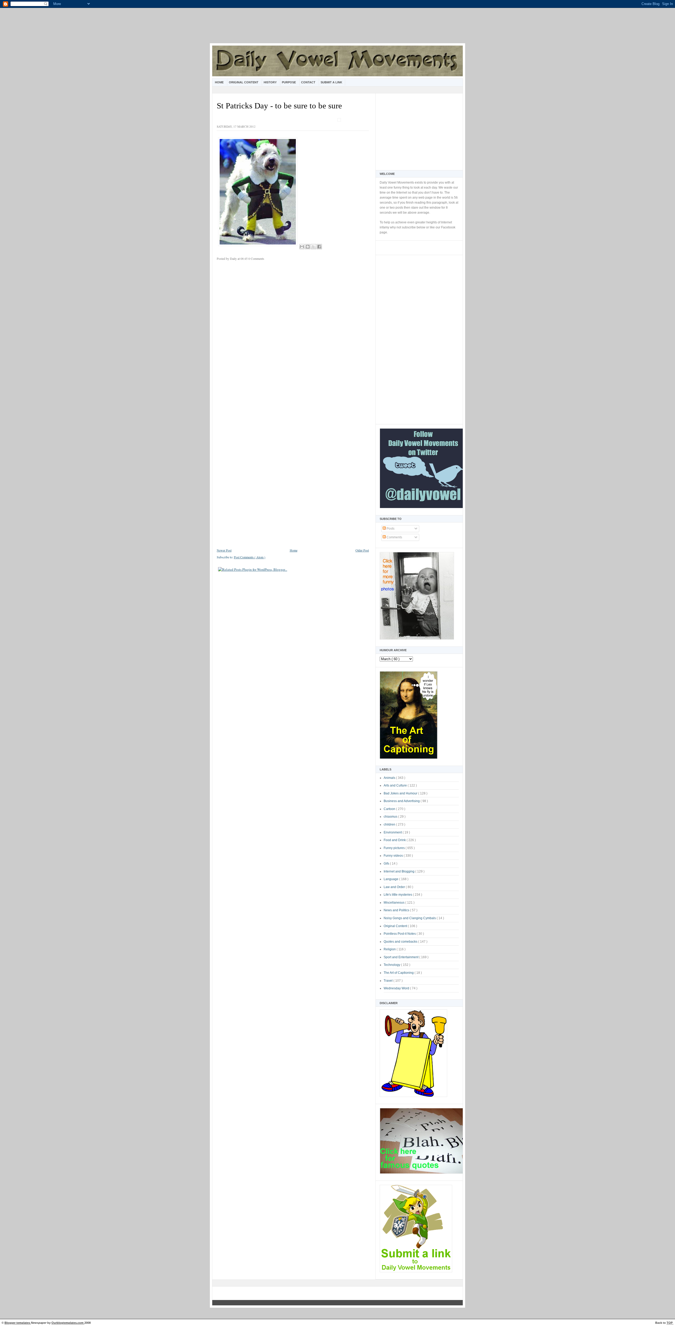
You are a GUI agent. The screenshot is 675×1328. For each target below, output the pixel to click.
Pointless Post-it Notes (400, 934)
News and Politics (397, 910)
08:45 (244, 258)
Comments (394, 537)
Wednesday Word (397, 988)
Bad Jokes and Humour (401, 793)
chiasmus (391, 816)
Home (219, 82)
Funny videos (394, 855)
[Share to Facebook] (319, 246)
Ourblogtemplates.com (67, 1322)
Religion (390, 949)
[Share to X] (313, 246)
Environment (393, 832)
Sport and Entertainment (401, 957)
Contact (308, 82)
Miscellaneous (394, 902)
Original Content (244, 82)
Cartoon (390, 809)
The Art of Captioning (399, 973)
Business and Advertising (402, 801)
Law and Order (395, 887)
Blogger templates (17, 1322)
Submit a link (331, 82)
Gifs (387, 863)
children (390, 824)
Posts (390, 528)
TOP (670, 1322)
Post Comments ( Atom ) (249, 557)
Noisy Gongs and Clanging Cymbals (410, 918)
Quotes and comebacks (401, 941)
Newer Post (224, 550)
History (270, 82)
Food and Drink (395, 840)
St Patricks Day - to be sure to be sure (279, 105)
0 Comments (256, 258)
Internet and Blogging (399, 871)
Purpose (289, 82)
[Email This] (302, 246)
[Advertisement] (337, 29)
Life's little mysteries (398, 894)
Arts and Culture (396, 785)
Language (391, 879)
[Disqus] (293, 335)
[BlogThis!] (307, 246)
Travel (388, 980)
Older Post (362, 550)
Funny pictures (395, 848)
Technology (392, 965)
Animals (390, 778)
